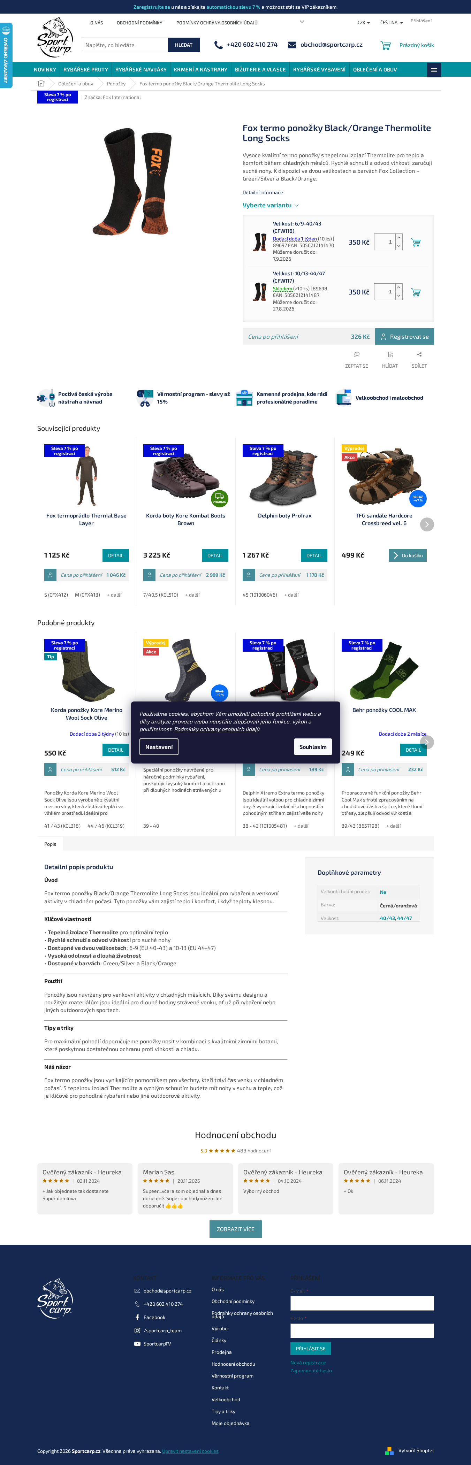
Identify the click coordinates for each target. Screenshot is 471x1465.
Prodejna (222, 1352)
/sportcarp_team (163, 1330)
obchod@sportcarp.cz (167, 1291)
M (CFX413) (87, 595)
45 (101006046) (260, 595)
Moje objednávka (231, 1423)
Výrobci (220, 1328)
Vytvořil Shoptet (416, 1450)
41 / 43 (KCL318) (62, 826)
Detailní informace (263, 192)
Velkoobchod (226, 1399)
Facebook (154, 1317)
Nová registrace (308, 1362)
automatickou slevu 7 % (233, 7)
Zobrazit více (236, 1229)
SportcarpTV (157, 1344)
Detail (115, 555)
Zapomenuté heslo (311, 1370)
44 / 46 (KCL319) (106, 826)
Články (219, 1340)
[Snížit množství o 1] (398, 246)
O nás (96, 22)
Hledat (183, 45)
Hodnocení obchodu (235, 1134)
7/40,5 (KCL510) (160, 595)
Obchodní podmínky (139, 22)
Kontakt (220, 1387)
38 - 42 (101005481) (265, 826)
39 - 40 (151, 826)
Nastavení (159, 746)
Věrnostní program (232, 1376)
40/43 (387, 918)
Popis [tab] (50, 844)
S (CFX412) (56, 595)
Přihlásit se (311, 1348)
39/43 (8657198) (360, 826)
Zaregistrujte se (152, 7)
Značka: (113, 97)
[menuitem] (45, 69)
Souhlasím (313, 746)
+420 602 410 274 (163, 1304)
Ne (383, 892)
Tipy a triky (223, 1411)
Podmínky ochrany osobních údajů (216, 729)
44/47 (404, 918)
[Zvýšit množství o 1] (398, 238)
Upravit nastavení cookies (190, 1451)
